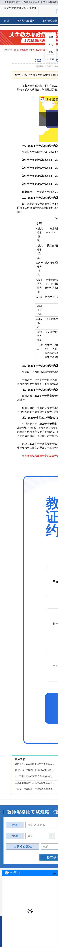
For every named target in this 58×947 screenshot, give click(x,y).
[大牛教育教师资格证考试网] (20, 8)
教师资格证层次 (25, 20)
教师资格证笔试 (12, 2)
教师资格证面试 (31, 2)
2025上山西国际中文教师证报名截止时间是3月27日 (35, 783)
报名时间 (40, 50)
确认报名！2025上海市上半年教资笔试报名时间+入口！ (35, 764)
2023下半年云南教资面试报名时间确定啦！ (35, 776)
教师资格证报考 (27, 50)
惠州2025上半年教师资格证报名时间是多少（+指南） (35, 770)
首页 (6, 20)
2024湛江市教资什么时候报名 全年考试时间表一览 (35, 789)
